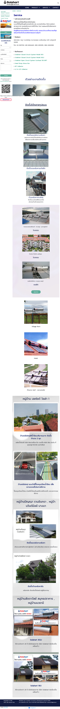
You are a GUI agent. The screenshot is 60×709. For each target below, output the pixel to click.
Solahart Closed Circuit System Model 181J (29, 54)
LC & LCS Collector (21, 69)
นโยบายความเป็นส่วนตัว (4, 81)
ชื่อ (1, 45)
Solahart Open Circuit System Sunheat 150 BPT (31, 60)
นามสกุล (2, 50)
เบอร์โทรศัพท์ (3, 54)
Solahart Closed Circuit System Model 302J (29, 57)
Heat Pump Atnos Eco (22, 63)
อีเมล (2, 59)
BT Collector (19, 66)
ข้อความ (2, 63)
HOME (13, 11)
